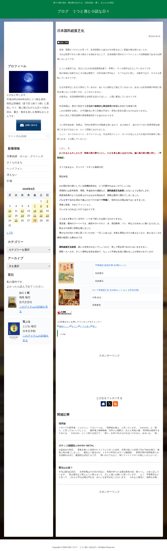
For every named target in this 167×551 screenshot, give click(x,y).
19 (22, 215)
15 (41, 210)
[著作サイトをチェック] (103, 403)
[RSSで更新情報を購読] (115, 403)
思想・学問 (64, 42)
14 (34, 210)
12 (22, 210)
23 (47, 215)
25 (16, 220)
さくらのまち (14, 162)
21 (34, 215)
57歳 (9, 180)
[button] (47, 136)
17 (9, 215)
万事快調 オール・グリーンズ (25, 156)
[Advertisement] (109, 376)
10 (9, 210)
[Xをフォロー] (109, 403)
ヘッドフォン (14, 168)
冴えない (12, 174)
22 (41, 215)
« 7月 (10, 232)
